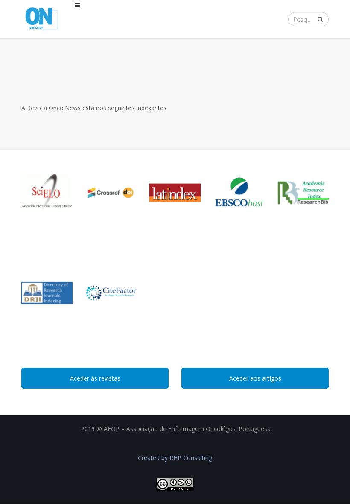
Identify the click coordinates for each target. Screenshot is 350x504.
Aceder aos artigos (255, 378)
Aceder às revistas (95, 378)
